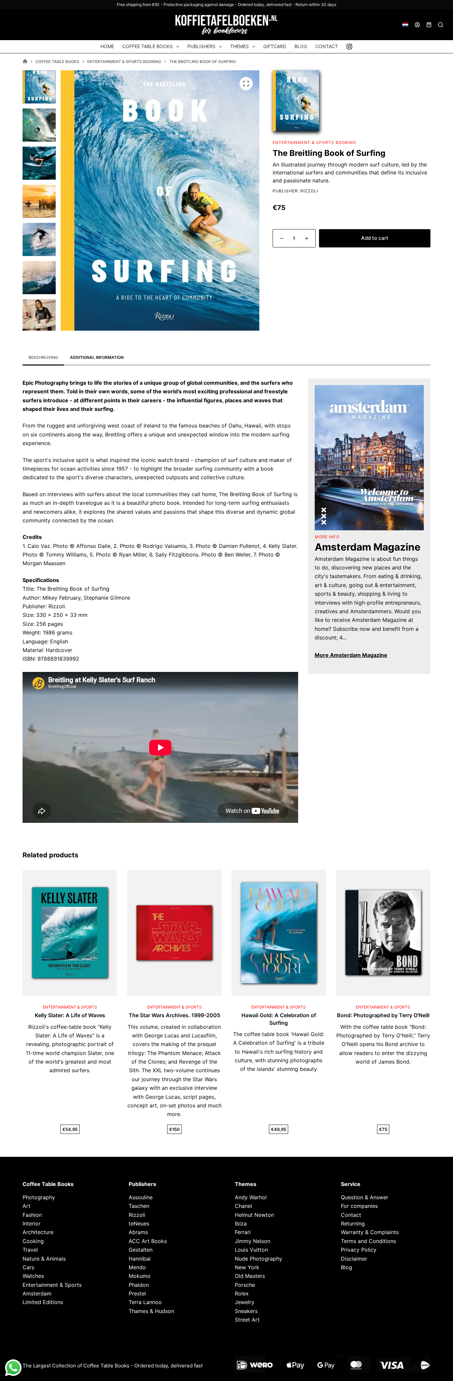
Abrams (138, 1232)
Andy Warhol (251, 1197)
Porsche (245, 1284)
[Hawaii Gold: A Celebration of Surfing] (278, 933)
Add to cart (374, 238)
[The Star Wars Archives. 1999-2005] (174, 933)
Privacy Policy (358, 1249)
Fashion (32, 1214)
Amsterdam (37, 1293)
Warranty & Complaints (370, 1232)
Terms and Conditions (368, 1240)
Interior (31, 1223)
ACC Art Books (148, 1240)
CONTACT (326, 46)
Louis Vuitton (251, 1249)
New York (247, 1267)
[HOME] (25, 61)
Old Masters (250, 1276)
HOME (107, 46)
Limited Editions (43, 1302)
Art (27, 1206)
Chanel (243, 1206)
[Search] (440, 24)
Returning (353, 1223)
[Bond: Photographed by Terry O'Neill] (383, 933)
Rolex (242, 1293)
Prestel (137, 1293)
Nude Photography (258, 1258)
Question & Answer (364, 1197)
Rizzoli (309, 190)
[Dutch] (405, 25)
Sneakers (246, 1310)
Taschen (139, 1206)
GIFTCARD (274, 46)
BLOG (300, 46)
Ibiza (241, 1223)
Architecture (38, 1232)
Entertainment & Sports (52, 1284)
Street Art (247, 1319)
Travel (30, 1249)
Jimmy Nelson (252, 1240)
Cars (28, 1267)
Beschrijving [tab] (43, 357)
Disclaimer (354, 1258)
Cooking (33, 1240)
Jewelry (244, 1302)
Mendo (137, 1267)
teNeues (139, 1223)
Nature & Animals (44, 1258)
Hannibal (140, 1258)
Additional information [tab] (97, 357)
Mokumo (140, 1276)
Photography (39, 1197)
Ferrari (243, 1232)
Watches (33, 1276)
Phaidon (139, 1284)
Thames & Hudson (151, 1310)
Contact (351, 1214)
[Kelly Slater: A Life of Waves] (70, 933)
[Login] (417, 24)
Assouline (141, 1197)
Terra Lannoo (145, 1302)
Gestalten (141, 1249)
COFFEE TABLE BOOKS (147, 46)
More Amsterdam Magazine (351, 655)
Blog (346, 1267)
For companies (359, 1206)
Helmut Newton (254, 1214)
